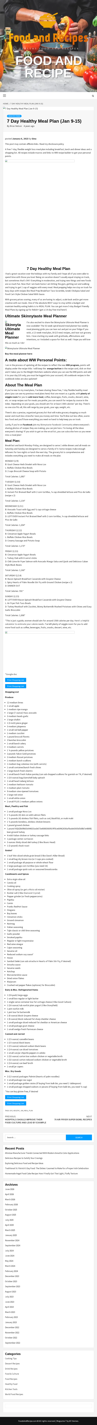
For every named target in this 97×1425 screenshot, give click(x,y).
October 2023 (11, 1281)
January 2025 (11, 1235)
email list (52, 431)
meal (26, 1110)
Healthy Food (14, 116)
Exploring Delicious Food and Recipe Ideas (24, 1163)
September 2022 (12, 1342)
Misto (31, 889)
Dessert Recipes (12, 1363)
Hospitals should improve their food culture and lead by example (25, 1119)
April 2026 (9, 1194)
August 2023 (10, 1291)
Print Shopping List (15, 680)
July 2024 (9, 1250)
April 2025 (9, 1225)
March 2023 (10, 1312)
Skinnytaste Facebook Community (56, 424)
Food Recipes (11, 1379)
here (59, 428)
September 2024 (12, 1245)
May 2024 (9, 1261)
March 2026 (10, 1199)
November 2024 (12, 1240)
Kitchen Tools (11, 1389)
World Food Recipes (14, 1394)
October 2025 (11, 1209)
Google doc (11, 674)
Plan (31, 1110)
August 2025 (10, 1214)
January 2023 (11, 1322)
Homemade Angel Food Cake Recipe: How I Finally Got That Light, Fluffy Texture (41, 1173)
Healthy (16, 1110)
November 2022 (12, 1332)
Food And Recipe (48, 66)
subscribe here (71, 431)
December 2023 (12, 1276)
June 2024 (9, 1255)
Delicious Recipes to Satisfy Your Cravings (24, 1158)
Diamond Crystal (31, 892)
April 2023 (9, 1307)
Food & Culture (12, 1373)
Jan (21, 1110)
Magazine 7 (61, 1421)
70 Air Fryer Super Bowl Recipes (73, 1118)
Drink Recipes (11, 1368)
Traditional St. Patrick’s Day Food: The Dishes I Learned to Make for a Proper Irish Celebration (47, 1168)
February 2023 (11, 1317)
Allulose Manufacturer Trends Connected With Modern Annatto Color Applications (42, 1153)
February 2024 (11, 1271)
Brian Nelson (16, 126)
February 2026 (11, 1204)
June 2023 (9, 1301)
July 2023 (9, 1296)
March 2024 (10, 1266)
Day (11, 1110)
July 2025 (9, 1220)
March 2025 (10, 1230)
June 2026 (9, 1189)
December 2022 (12, 1327)
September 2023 (12, 1286)
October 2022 (11, 1337)
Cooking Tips (11, 1358)
